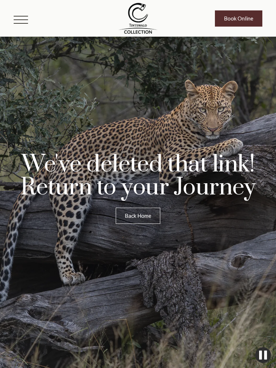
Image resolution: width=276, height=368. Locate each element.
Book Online (238, 18)
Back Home (138, 215)
